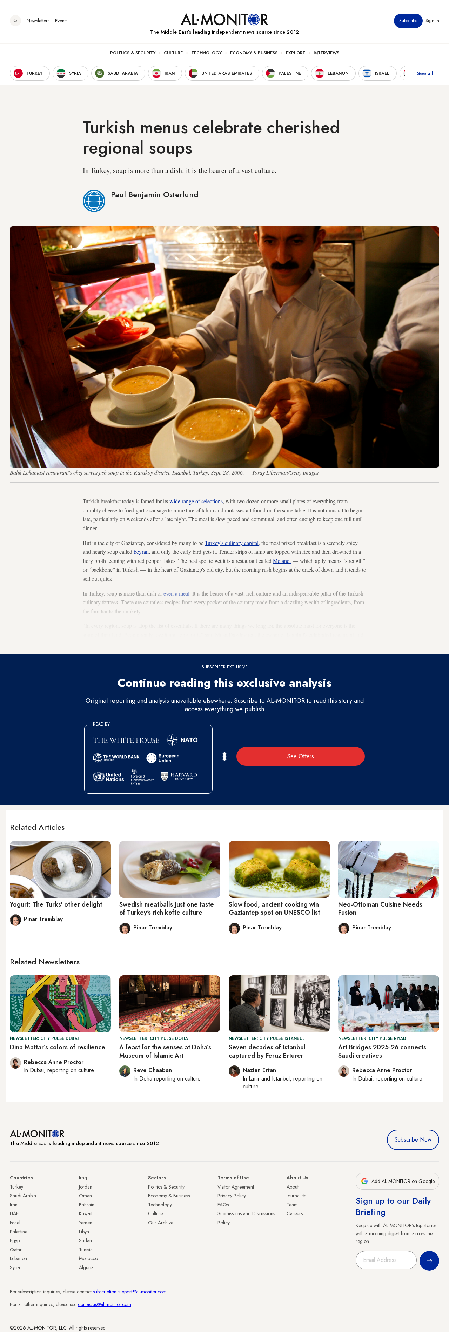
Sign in (432, 21)
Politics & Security (132, 53)
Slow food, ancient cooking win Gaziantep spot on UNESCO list (274, 908)
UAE (14, 1213)
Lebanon (18, 1258)
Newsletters (38, 20)
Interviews (326, 53)
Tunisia (86, 1249)
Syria (15, 1267)
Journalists (296, 1195)
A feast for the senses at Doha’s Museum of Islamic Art (165, 1051)
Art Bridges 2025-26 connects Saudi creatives (382, 1051)
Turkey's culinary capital (232, 542)
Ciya (130, 643)
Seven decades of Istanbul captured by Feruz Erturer (267, 1051)
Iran (14, 1204)
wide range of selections (196, 501)
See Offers (300, 756)
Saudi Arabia (23, 1195)
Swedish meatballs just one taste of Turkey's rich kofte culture (166, 908)
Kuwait (85, 1213)
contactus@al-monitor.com (104, 1304)
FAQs (223, 1204)
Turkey (16, 1186)
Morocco (88, 1258)
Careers (295, 1213)
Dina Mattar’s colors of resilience (57, 1047)
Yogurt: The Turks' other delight (56, 904)
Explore (295, 53)
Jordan (85, 1186)
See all (425, 73)
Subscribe (408, 21)
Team (292, 1204)
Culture (173, 53)
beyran (141, 551)
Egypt (15, 1240)
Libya (84, 1231)
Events (61, 20)
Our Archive (160, 1222)
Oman (85, 1195)
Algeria (86, 1267)
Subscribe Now (413, 1140)
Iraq (83, 1177)
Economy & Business (253, 53)
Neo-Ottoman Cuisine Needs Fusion (380, 908)
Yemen (85, 1222)
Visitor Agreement (235, 1186)
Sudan (85, 1240)
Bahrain (86, 1204)
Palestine (18, 1231)
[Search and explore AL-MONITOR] (15, 20)
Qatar (16, 1249)
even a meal (176, 593)
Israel (15, 1222)
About (293, 1186)
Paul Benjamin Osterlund (154, 194)
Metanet (282, 560)
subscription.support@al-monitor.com (130, 1291)
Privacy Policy (231, 1195)
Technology (206, 53)
